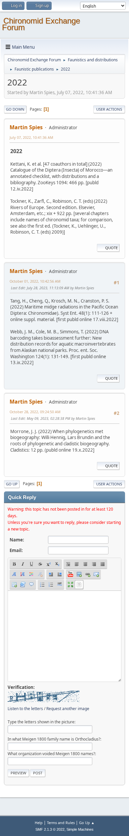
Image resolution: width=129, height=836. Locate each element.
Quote (111, 247)
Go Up (12, 483)
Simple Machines (80, 829)
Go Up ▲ (87, 822)
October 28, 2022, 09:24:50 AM (35, 411)
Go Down (15, 109)
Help (39, 822)
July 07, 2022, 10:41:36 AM (31, 137)
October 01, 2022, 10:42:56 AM (35, 281)
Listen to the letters (25, 708)
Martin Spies (26, 127)
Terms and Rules (61, 822)
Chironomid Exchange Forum (41, 24)
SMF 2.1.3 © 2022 (49, 829)
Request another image (67, 708)
